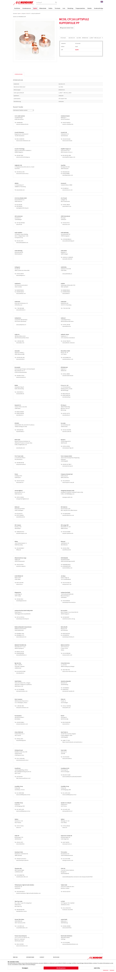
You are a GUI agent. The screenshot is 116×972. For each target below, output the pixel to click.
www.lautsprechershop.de (22, 618)
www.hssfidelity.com (67, 568)
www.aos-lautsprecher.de (22, 124)
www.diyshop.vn (66, 415)
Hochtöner (17, 8)
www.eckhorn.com (66, 206)
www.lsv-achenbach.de (67, 124)
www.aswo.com (66, 224)
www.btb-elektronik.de (67, 375)
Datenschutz (105, 970)
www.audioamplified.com (22, 242)
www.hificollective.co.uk (68, 515)
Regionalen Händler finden (67, 28)
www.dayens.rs (19, 415)
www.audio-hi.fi (19, 482)
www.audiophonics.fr (21, 324)
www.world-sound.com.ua (22, 173)
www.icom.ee (19, 584)
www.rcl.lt (18, 827)
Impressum (112, 970)
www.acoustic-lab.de (67, 140)
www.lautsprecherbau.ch (68, 637)
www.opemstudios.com (21, 691)
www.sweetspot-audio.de (22, 860)
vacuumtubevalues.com (21, 927)
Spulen (35, 8)
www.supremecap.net (67, 466)
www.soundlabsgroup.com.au (23, 794)
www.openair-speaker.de (68, 691)
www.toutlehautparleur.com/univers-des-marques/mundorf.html (77, 876)
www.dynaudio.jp (66, 397)
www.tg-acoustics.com (67, 860)
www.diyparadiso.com (67, 175)
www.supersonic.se (67, 844)
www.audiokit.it (66, 293)
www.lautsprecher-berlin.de (69, 602)
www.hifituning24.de (21, 740)
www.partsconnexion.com (22, 707)
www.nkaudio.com (20, 448)
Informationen (30, 957)
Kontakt (42, 957)
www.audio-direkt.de (67, 259)
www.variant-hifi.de (66, 927)
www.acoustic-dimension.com (23, 140)
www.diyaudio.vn (20, 673)
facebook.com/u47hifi (67, 909)
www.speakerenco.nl (67, 811)
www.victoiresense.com (22, 945)
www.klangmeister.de (21, 600)
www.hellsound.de (20, 517)
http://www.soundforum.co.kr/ (23, 778)
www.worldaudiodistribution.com (70, 944)
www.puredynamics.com (22, 724)
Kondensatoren (26, 8)
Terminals (57, 8)
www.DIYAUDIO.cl (20, 431)
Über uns (15, 957)
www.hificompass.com (21, 533)
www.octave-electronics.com (69, 671)
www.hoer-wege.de (20, 566)
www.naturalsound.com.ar (22, 760)
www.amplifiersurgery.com (68, 157)
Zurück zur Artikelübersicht (19, 16)
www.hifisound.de (66, 549)
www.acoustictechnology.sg (23, 157)
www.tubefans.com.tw (21, 911)
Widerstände (42, 8)
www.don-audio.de (66, 431)
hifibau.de (18, 549)
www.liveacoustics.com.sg (68, 618)
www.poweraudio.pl (21, 464)
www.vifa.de (19, 224)
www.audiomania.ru (20, 310)
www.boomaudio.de (21, 377)
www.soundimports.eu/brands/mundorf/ (72, 776)
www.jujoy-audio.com (67, 497)
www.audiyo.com (20, 342)
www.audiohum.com (21, 293)
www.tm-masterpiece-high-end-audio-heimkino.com (28, 893)
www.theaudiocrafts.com (22, 876)
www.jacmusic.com (66, 584)
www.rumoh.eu (65, 724)
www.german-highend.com (22, 499)
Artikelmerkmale (18, 74)
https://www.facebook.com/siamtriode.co (72, 742)
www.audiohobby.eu (67, 273)
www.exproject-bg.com (67, 448)
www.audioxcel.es (66, 326)
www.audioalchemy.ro (21, 655)
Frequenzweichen (80, 8)
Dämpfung (70, 8)
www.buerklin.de (20, 393)
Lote (64, 8)
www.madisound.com (21, 637)
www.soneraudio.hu (67, 758)
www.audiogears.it (20, 275)
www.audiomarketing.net (68, 241)
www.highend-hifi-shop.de (22, 208)
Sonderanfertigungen (100, 8)
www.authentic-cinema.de (68, 342)
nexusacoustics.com (67, 655)
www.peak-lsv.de (66, 707)
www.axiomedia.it (20, 359)
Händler (89, 8)
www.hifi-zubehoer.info (67, 533)
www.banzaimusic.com (67, 359)
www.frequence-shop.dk (68, 482)
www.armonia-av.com (67, 190)
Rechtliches (56, 957)
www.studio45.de (20, 844)
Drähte (50, 8)
